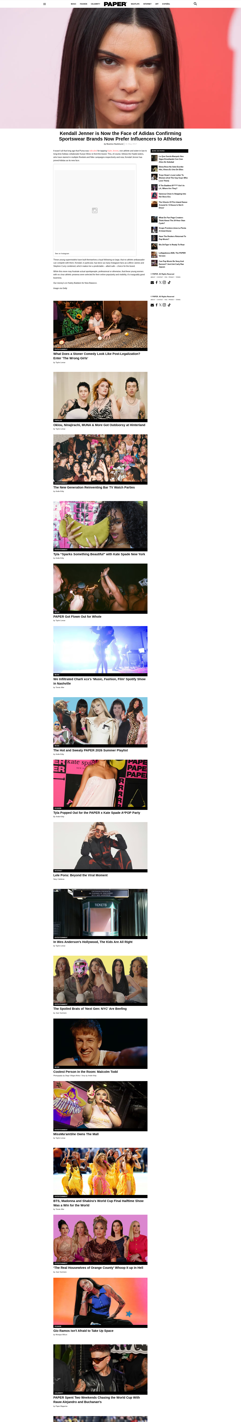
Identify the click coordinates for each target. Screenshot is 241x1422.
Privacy (171, 277)
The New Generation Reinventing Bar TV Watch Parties (94, 487)
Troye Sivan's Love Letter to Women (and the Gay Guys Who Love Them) (173, 178)
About (153, 277)
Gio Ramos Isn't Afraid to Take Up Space (83, 1330)
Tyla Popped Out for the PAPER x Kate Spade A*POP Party (96, 812)
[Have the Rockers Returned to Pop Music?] (154, 238)
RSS (166, 277)
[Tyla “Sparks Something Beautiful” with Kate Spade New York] (100, 524)
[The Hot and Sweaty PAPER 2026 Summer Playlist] (100, 720)
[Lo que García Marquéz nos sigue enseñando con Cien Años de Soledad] (154, 158)
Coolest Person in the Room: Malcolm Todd (85, 1071)
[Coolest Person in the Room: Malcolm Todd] (100, 1042)
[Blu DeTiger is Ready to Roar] (154, 246)
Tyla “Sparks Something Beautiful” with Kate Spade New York (99, 554)
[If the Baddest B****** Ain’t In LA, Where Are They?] (154, 187)
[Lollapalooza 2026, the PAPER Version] (154, 255)
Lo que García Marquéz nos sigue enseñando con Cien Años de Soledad (171, 159)
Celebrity (95, 4)
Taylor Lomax (60, 362)
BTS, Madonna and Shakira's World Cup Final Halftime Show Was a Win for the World (98, 1203)
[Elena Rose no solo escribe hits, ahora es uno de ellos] (154, 168)
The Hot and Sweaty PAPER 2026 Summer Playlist (90, 750)
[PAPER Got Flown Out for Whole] (100, 587)
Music (73, 4)
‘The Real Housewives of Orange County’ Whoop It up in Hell (98, 1267)
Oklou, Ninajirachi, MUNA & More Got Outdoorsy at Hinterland (99, 425)
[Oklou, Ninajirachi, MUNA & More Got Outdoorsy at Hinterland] (100, 395)
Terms (178, 277)
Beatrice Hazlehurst (115, 144)
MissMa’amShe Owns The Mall (76, 1134)
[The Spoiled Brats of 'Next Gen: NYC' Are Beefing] (100, 979)
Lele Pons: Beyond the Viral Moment (80, 875)
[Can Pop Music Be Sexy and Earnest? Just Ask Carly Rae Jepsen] (154, 263)
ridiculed (93, 151)
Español (166, 4)
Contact (160, 277)
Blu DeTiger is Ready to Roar (172, 245)
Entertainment (61, 349)
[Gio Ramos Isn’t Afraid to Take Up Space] (100, 1301)
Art (157, 4)
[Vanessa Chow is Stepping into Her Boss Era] (154, 195)
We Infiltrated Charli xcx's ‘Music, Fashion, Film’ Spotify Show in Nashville (99, 681)
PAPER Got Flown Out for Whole (77, 616)
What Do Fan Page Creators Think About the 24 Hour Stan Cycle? (172, 220)
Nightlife (135, 4)
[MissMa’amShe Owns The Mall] (100, 1104)
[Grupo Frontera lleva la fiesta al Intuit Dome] (154, 230)
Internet (147, 4)
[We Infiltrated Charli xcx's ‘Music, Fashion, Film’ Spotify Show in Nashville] (100, 649)
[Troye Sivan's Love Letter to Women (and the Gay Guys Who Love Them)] (154, 177)
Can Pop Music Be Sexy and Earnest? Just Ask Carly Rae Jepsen (171, 264)
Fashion (83, 4)
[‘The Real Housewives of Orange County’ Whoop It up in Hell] (100, 1238)
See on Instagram (62, 253)
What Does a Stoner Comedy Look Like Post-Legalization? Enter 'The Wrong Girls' (96, 356)
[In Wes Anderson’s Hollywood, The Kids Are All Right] (100, 912)
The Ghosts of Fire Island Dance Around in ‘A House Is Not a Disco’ (173, 205)
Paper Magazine (61, 1406)
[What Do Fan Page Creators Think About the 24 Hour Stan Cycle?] (154, 219)
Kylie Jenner (112, 151)
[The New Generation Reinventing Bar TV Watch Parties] (100, 458)
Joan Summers (61, 1013)
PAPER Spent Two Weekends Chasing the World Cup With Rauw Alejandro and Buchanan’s (96, 1400)
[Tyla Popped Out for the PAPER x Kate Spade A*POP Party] (100, 783)
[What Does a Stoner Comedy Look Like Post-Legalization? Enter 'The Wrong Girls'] (100, 324)
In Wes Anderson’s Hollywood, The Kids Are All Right (92, 942)
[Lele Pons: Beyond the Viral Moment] (100, 845)
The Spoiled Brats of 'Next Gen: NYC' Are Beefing (90, 1008)
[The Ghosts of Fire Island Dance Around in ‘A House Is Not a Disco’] (154, 204)
